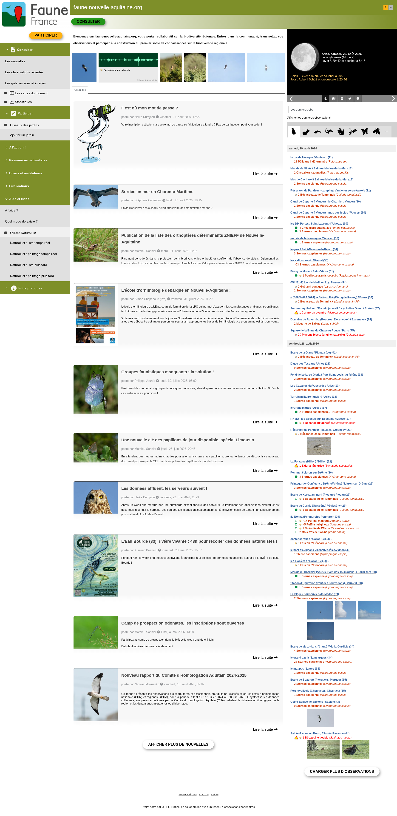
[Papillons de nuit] (376, 131)
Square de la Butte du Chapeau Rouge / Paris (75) (322, 330)
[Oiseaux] (294, 131)
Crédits (214, 794)
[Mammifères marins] (317, 131)
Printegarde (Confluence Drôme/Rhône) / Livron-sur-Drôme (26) (331, 483)
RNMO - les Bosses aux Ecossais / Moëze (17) (320, 418)
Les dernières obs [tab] (302, 109)
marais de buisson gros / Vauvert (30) (314, 238)
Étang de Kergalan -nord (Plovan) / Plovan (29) (320, 494)
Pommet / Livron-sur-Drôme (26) (311, 472)
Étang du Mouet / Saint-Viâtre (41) (312, 271)
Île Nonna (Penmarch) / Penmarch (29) (315, 516)
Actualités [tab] (80, 89)
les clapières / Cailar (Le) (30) (309, 561)
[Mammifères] (306, 131)
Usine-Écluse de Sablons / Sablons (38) (315, 701)
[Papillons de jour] (365, 131)
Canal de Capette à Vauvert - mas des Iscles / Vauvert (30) (328, 212)
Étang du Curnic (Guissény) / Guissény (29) (318, 505)
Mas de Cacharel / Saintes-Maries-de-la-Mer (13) (321, 179)
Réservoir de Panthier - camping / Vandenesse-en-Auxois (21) (330, 190)
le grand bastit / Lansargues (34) (311, 657)
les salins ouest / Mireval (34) (309, 260)
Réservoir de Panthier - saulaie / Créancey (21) (321, 429)
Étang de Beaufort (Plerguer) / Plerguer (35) (318, 679)
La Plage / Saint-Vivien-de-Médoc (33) (314, 594)
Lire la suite (263, 174)
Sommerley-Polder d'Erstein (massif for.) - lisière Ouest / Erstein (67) (335, 308)
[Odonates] (353, 131)
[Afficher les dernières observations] (309, 117)
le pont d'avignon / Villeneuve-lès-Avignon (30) (320, 550)
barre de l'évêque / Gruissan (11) (311, 157)
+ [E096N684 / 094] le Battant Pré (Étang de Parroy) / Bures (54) (331, 297)
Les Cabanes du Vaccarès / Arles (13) (315, 385)
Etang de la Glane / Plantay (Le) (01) (313, 352)
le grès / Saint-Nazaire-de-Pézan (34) (314, 249)
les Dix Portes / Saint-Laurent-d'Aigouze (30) (319, 223)
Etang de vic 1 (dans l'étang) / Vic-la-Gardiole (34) (322, 646)
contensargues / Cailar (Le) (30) (311, 539)
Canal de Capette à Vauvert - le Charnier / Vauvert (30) (325, 201)
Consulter (88, 21)
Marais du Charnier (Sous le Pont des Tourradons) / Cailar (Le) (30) (333, 572)
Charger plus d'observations (342, 771)
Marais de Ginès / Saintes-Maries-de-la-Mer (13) (321, 168)
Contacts (204, 794)
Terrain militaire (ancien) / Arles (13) (313, 396)
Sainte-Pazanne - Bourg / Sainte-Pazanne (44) (319, 733)
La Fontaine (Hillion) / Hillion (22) (311, 461)
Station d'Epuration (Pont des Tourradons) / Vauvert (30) (326, 583)
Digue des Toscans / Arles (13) (310, 363)
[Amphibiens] (341, 131)
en (391, 7)
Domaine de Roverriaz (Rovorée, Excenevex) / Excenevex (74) (331, 319)
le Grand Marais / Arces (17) (308, 407)
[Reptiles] (329, 131)
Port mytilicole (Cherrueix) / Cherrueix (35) (318, 690)
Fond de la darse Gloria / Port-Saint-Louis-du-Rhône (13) (326, 374)
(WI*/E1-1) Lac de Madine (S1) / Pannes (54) (318, 282)
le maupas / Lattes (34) (305, 668)
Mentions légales (188, 794)
